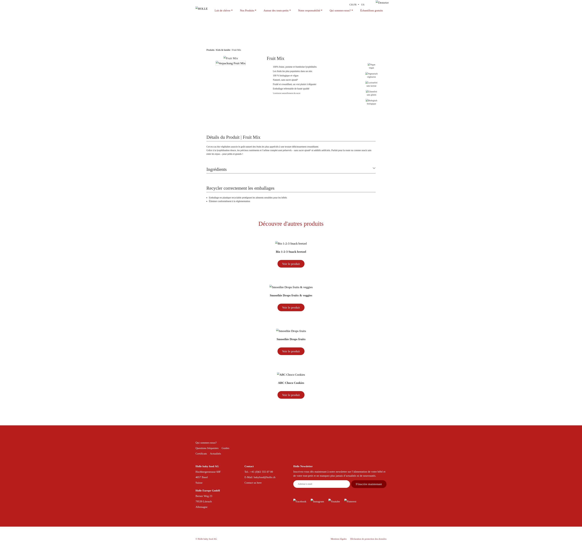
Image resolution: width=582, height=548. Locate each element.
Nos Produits (247, 10)
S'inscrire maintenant (369, 484)
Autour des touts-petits (276, 10)
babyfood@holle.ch (264, 477)
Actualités (215, 453)
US (362, 4)
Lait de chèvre (222, 10)
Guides (225, 448)
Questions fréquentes (207, 448)
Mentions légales (339, 539)
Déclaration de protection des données (368, 539)
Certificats (201, 453)
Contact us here (253, 482)
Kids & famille (223, 50)
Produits (210, 50)
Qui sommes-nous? (340, 10)
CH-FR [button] (353, 4)
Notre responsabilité (309, 10)
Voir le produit (291, 263)
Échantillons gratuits (371, 10)
